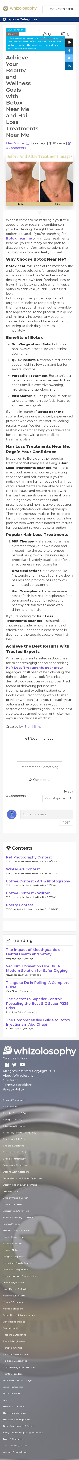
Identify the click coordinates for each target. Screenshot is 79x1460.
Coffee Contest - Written (28, 893)
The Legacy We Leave (14, 1412)
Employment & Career (15, 1197)
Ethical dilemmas (12, 1204)
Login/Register (60, 9)
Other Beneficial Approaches (19, 1315)
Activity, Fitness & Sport (16, 1113)
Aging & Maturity (12, 1119)
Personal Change (12, 1347)
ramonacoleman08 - (18, 974)
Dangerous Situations (15, 1165)
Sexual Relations (12, 1393)
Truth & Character (13, 1439)
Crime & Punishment (14, 1158)
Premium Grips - (16, 1012)
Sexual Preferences (13, 1386)
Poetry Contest (19, 905)
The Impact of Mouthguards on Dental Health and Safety (34, 952)
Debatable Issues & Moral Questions (22, 1178)
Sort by (68, 791)
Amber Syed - (14, 1028)
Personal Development (15, 1354)
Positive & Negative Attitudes (19, 1367)
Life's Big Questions (13, 1282)
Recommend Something (39, 767)
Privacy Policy (13, 1089)
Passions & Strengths (14, 1334)
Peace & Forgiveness (14, 1341)
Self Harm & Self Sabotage (17, 1380)
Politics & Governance (15, 1360)
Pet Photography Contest (29, 857)
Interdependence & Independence (21, 1276)
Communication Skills (15, 1152)
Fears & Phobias (11, 1223)
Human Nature (11, 1249)
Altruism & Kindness (14, 1126)
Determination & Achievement (20, 1184)
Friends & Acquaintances (16, 1230)
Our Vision (11, 1080)
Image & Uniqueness (14, 1256)
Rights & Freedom (13, 1373)
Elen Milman (15, 143)
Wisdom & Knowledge (15, 1452)
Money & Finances (13, 1302)
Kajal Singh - (13, 991)
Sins (5, 1399)
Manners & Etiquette (14, 1295)
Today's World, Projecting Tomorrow (23, 1432)
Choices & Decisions (13, 1145)
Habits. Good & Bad (13, 1236)
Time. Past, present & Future (18, 1426)
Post (66, 822)
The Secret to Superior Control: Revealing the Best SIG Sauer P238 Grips (37, 1003)
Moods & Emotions (13, 1308)
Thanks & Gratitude (13, 1406)
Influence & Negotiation (16, 1269)
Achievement (10, 1106)
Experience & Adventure (16, 1210)
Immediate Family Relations (18, 1263)
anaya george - (14, 958)
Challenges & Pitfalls (14, 1139)
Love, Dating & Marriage (16, 1289)
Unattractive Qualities (15, 1445)
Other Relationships (14, 1321)
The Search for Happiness (16, 1419)
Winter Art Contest (23, 869)
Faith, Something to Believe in (19, 1217)
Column (12, 33)
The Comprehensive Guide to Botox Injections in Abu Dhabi (38, 1022)
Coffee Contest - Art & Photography (38, 881)
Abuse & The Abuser (14, 1100)
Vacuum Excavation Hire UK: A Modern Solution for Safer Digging (37, 968)
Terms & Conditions (17, 1085)
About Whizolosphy (18, 1075)
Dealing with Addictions (16, 1171)
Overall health (16, 29)
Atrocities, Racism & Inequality (19, 1132)
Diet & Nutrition (11, 1191)
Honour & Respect (13, 1243)
